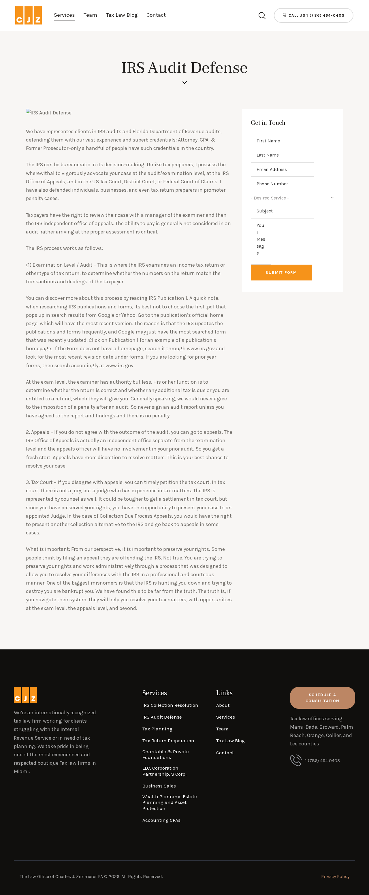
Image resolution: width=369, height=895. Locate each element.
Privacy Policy (335, 876)
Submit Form (281, 272)
